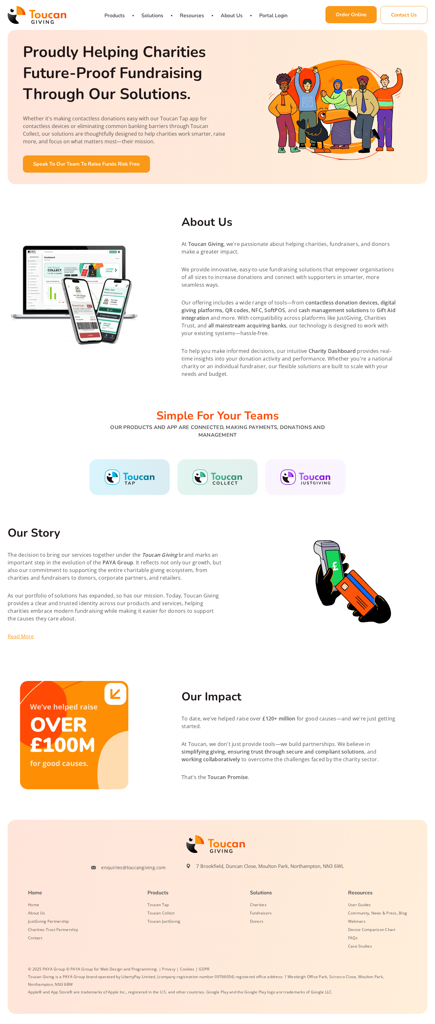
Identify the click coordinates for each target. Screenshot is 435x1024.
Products (114, 15)
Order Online (351, 14)
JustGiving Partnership (48, 921)
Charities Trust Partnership (53, 929)
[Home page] (37, 15)
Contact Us (404, 14)
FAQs (353, 938)
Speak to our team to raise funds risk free (86, 164)
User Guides (359, 904)
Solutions (152, 15)
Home (33, 904)
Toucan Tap (158, 904)
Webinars (357, 921)
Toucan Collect (161, 913)
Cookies (187, 969)
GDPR (204, 969)
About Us (232, 15)
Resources (192, 15)
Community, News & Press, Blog (377, 913)
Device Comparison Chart (372, 929)
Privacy (168, 969)
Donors (257, 921)
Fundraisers (261, 913)
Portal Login (273, 15)
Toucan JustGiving (163, 921)
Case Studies (360, 946)
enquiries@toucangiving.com (133, 867)
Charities (258, 904)
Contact (35, 938)
